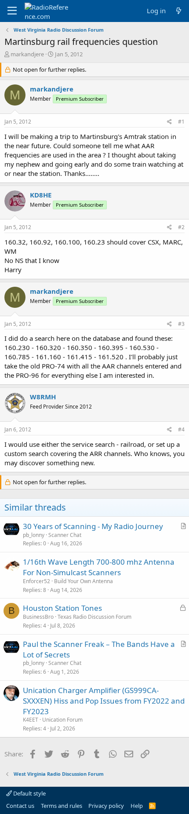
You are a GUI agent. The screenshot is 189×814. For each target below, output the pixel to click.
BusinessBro (38, 617)
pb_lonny (33, 535)
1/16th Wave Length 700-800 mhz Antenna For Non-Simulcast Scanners (98, 567)
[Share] (169, 122)
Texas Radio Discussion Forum (94, 617)
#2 (181, 227)
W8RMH (43, 396)
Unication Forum (62, 719)
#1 (181, 121)
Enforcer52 (36, 581)
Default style (29, 793)
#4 (181, 429)
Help (137, 806)
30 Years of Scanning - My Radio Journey (93, 526)
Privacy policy (106, 806)
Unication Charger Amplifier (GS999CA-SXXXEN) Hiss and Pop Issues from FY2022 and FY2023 (104, 700)
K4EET (30, 719)
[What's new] (178, 11)
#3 (181, 324)
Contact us (20, 806)
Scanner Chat (64, 535)
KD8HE (40, 194)
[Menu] (12, 11)
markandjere (27, 54)
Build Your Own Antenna (83, 581)
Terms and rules (61, 806)
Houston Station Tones (62, 608)
